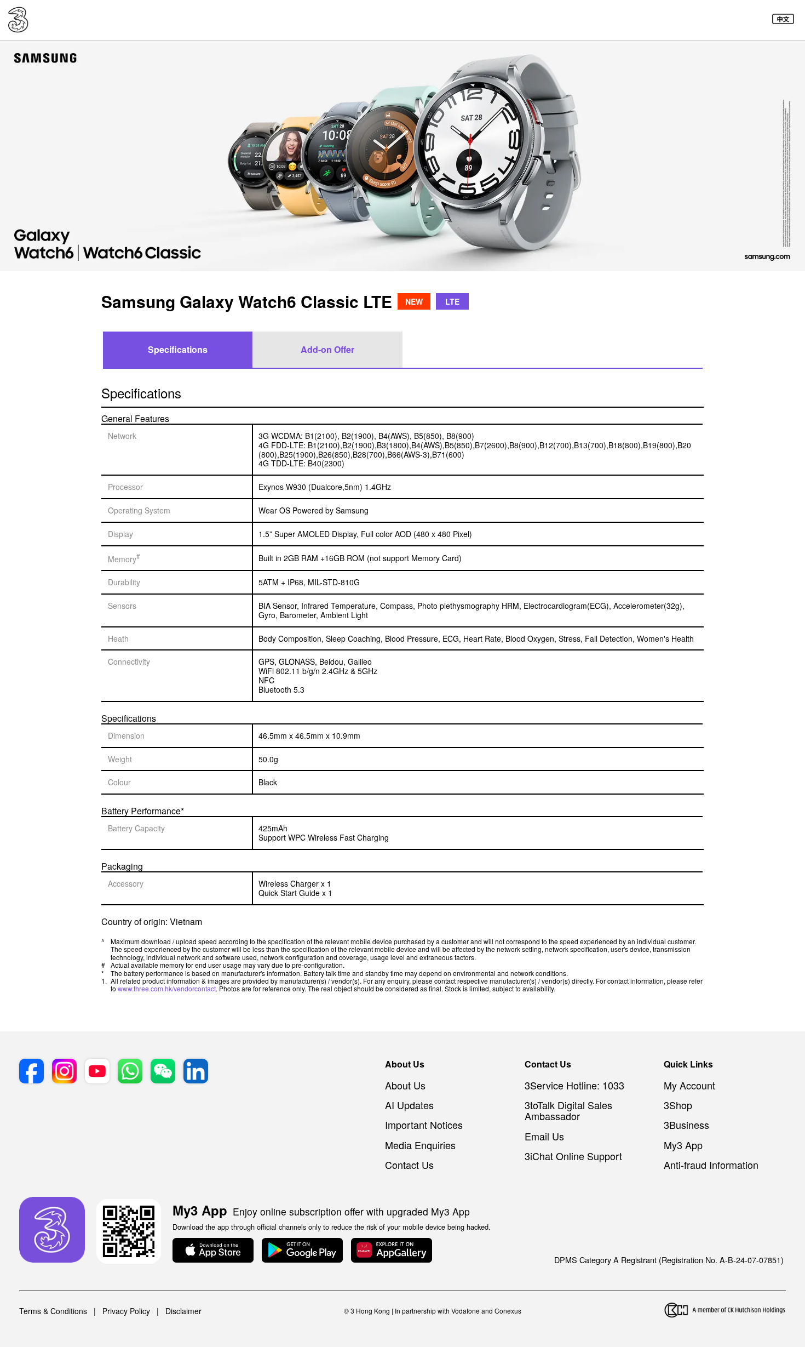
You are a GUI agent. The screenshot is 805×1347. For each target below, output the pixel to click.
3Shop (678, 1105)
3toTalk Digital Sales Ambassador (568, 1110)
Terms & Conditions (53, 1310)
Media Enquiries (420, 1145)
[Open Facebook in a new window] (31, 1072)
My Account (689, 1085)
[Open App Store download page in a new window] (213, 1251)
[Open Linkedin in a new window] (195, 1072)
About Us (405, 1085)
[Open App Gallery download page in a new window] (391, 1251)
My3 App (683, 1145)
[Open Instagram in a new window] (64, 1072)
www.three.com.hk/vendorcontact (167, 988)
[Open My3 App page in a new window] (52, 1230)
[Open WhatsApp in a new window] (130, 1072)
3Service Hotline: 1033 (574, 1085)
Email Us (544, 1136)
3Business (686, 1124)
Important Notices (424, 1124)
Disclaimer (183, 1310)
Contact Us (409, 1164)
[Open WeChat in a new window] (163, 1072)
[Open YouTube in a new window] (97, 1072)
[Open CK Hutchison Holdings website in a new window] (725, 1311)
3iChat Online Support (573, 1156)
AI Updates (409, 1105)
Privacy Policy (126, 1310)
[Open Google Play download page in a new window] (302, 1251)
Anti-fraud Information (711, 1164)
